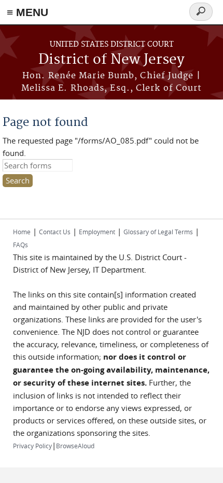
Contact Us (55, 232)
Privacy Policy (32, 446)
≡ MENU (27, 12)
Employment (97, 232)
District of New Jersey (111, 59)
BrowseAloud (75, 446)
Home (22, 232)
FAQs (20, 244)
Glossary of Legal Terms (158, 232)
